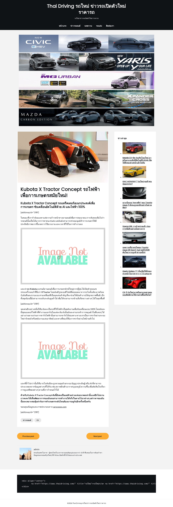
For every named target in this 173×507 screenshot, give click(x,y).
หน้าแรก (62, 26)
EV (38, 420)
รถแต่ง (99, 26)
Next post (97, 436)
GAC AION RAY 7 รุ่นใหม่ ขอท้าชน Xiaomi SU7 (137, 182)
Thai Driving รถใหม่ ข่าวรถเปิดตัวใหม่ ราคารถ (86, 9)
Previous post (28, 436)
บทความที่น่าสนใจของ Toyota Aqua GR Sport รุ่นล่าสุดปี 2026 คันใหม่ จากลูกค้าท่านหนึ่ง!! (136, 250)
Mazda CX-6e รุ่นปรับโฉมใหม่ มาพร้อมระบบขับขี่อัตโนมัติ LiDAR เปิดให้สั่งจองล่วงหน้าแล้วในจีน (137, 160)
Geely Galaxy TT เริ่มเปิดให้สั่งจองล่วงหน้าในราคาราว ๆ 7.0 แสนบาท (137, 272)
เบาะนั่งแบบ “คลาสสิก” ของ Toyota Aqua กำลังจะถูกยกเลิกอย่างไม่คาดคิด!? (137, 205)
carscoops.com (59, 406)
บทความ (88, 26)
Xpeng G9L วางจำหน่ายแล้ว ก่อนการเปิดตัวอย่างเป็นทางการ (136, 227)
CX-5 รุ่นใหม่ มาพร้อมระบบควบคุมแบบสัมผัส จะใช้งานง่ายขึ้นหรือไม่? (137, 293)
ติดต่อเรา (110, 26)
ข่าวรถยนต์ (75, 26)
